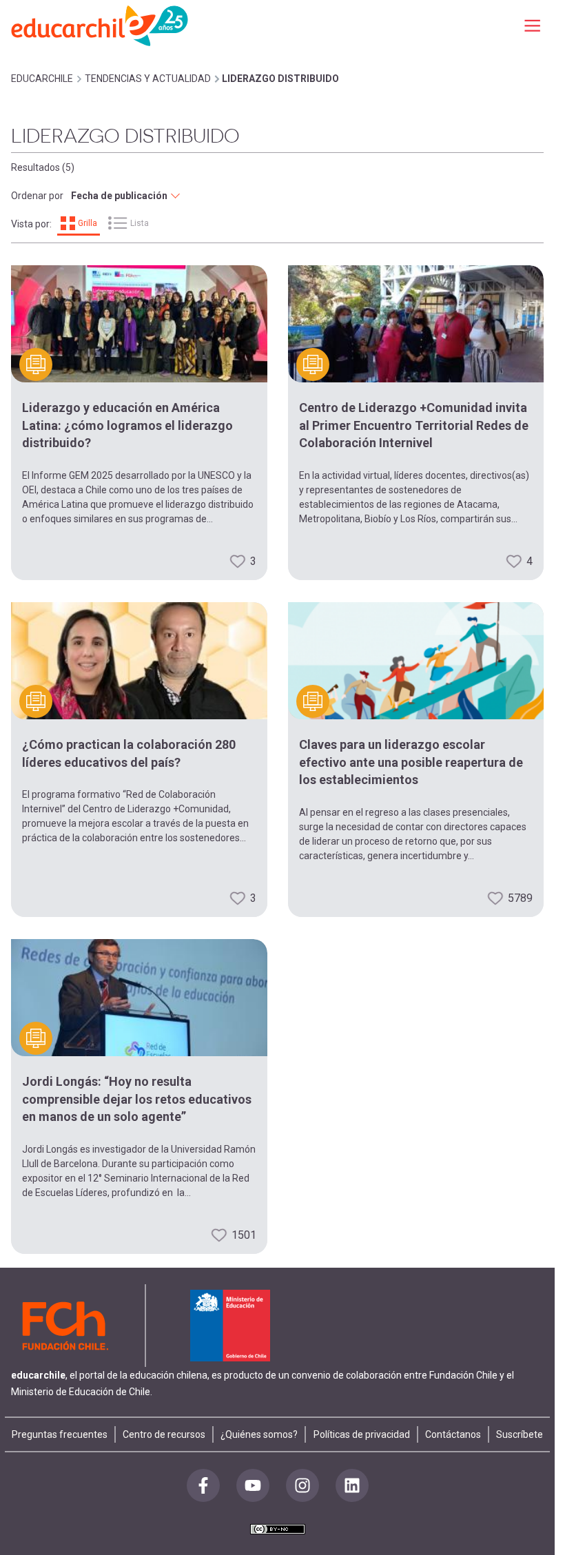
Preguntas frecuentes (59, 1434)
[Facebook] (203, 1485)
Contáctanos (453, 1434)
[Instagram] (302, 1485)
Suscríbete (519, 1434)
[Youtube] (252, 1485)
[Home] (100, 25)
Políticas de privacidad (361, 1434)
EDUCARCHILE (42, 78)
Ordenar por (37, 195)
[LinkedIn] (352, 1485)
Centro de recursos (164, 1434)
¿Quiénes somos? (259, 1434)
